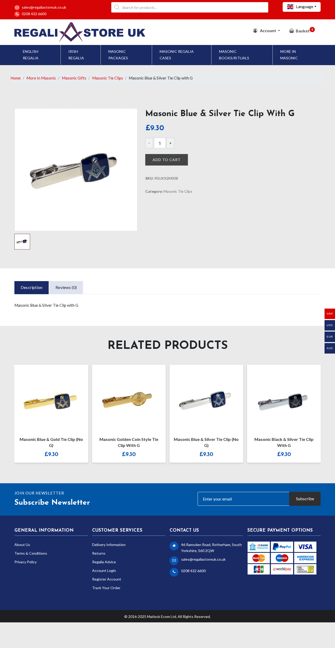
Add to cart (167, 159)
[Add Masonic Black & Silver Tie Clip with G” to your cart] (278, 397)
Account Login (104, 570)
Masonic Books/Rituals (234, 54)
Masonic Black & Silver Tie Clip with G (284, 442)
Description (31, 287)
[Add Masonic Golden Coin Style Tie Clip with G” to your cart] (123, 397)
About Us (22, 544)
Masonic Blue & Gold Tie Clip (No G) (51, 442)
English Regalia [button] (30, 54)
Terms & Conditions (30, 553)
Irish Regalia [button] (76, 54)
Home (15, 78)
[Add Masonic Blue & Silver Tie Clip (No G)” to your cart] (201, 397)
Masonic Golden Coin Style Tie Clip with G (128, 442)
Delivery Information (109, 544)
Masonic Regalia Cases (177, 54)
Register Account (106, 579)
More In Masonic (289, 54)
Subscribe (305, 498)
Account (268, 30)
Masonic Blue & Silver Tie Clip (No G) (206, 442)
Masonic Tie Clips (107, 78)
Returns (98, 553)
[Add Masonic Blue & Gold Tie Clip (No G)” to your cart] (45, 397)
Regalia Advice (104, 562)
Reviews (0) (66, 287)
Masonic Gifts (74, 78)
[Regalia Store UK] (79, 31)
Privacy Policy (25, 562)
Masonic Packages (118, 54)
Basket (304, 30)
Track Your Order (106, 588)
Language (304, 6)
